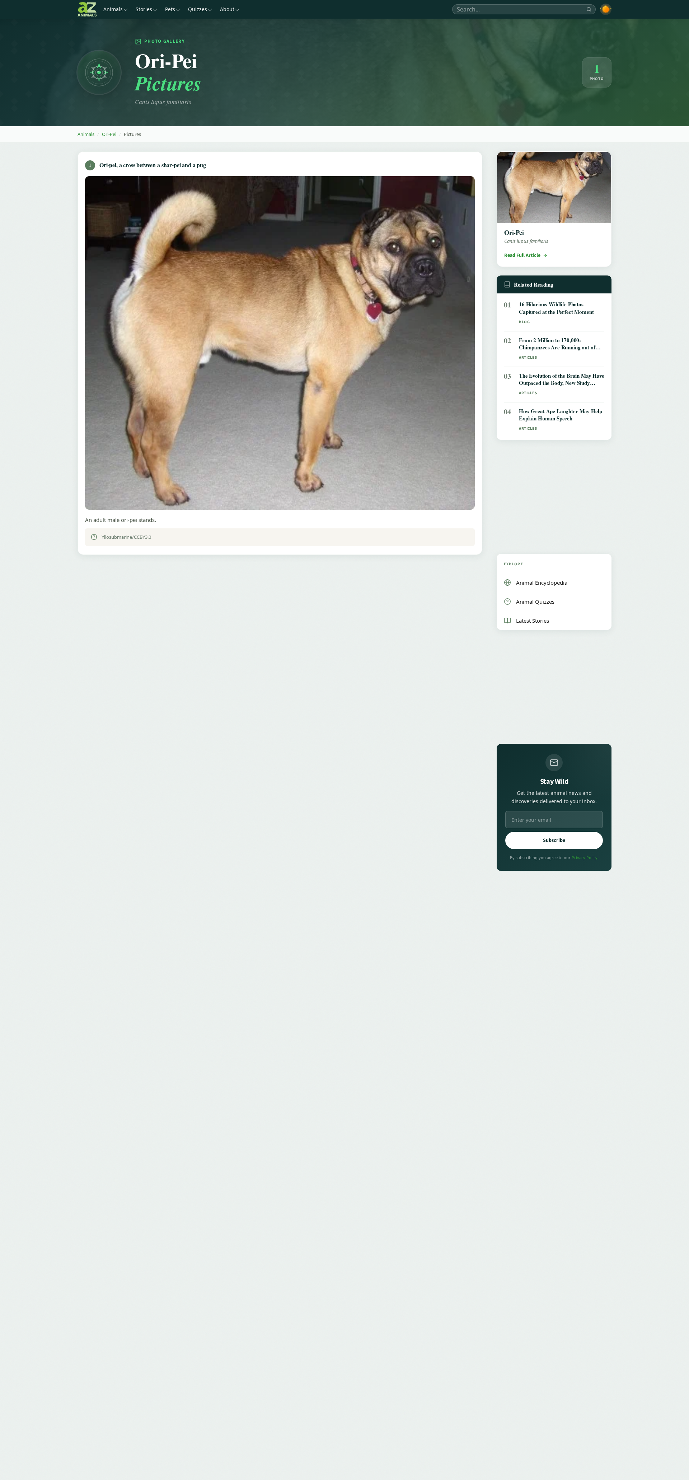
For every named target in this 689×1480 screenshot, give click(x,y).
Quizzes (197, 9)
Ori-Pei (109, 134)
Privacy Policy (584, 857)
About (227, 9)
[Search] (589, 9)
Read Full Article (522, 255)
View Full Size (284, 496)
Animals (113, 9)
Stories (144, 9)
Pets (170, 9)
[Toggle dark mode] (605, 9)
